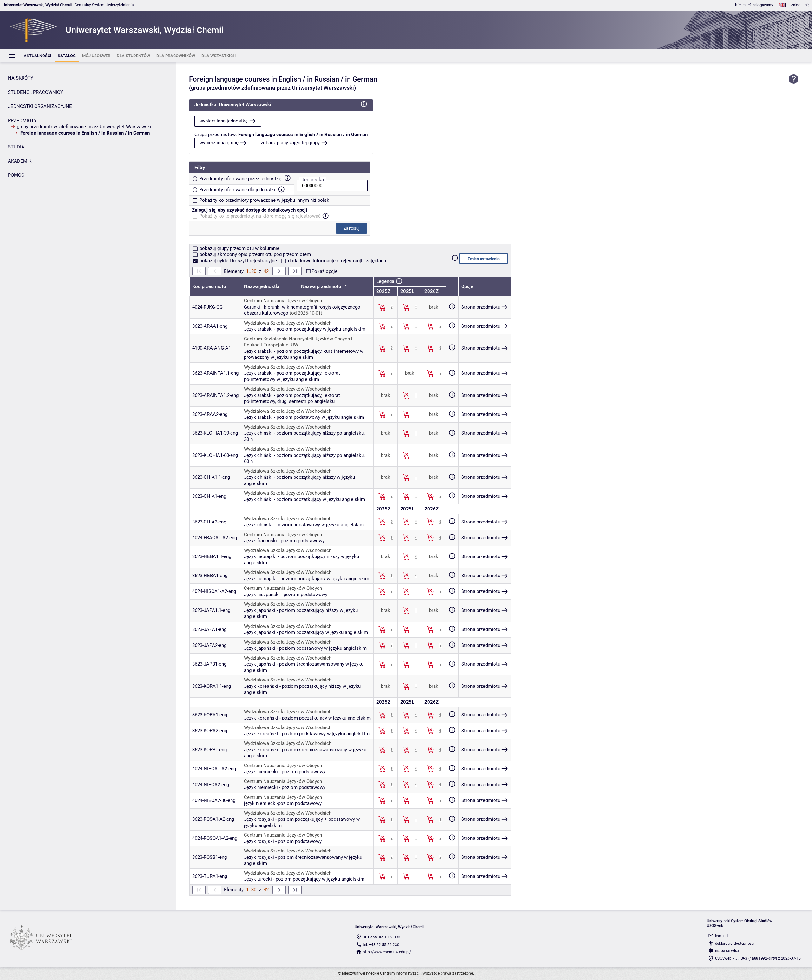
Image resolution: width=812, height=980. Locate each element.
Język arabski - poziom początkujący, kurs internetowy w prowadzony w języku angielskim (303, 354)
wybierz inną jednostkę (224, 121)
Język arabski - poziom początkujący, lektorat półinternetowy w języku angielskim (292, 376)
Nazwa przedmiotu (321, 286)
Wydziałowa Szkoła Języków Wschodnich (287, 323)
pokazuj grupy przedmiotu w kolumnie (238, 248)
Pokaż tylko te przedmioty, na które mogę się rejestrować (260, 216)
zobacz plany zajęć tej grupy (290, 143)
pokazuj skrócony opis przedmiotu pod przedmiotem (254, 254)
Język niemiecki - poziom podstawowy (284, 771)
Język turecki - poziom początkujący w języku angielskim (304, 879)
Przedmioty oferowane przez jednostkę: (241, 178)
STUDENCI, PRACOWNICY (35, 92)
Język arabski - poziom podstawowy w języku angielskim (304, 417)
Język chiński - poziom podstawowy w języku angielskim (304, 525)
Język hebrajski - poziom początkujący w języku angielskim (306, 579)
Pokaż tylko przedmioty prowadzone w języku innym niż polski (265, 200)
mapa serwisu (727, 951)
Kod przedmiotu (209, 286)
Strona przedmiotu (480, 307)
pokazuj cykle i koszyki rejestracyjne (238, 261)
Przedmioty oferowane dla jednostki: (238, 190)
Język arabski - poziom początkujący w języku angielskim (304, 329)
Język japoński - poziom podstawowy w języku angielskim (305, 648)
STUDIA (16, 147)
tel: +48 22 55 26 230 (381, 945)
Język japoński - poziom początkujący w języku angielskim (306, 632)
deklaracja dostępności (735, 943)
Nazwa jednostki (261, 286)
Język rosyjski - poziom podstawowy (283, 841)
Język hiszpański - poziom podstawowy (285, 594)
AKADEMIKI (20, 161)
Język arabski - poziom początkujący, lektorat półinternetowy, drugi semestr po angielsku (292, 398)
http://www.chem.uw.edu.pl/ (387, 952)
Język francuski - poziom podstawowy (284, 540)
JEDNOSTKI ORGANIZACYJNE (40, 106)
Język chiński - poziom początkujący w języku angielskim (304, 499)
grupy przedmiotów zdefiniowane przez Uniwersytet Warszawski (84, 126)
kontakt (721, 936)
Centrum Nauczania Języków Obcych (283, 301)
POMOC (16, 175)
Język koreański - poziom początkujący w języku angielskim (307, 718)
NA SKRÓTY (20, 78)
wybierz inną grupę (219, 143)
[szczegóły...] (392, 307)
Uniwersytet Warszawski (245, 105)
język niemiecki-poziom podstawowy (283, 803)
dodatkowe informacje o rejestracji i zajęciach (336, 261)
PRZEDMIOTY (22, 120)
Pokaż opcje (324, 271)
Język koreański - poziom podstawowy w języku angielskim (307, 734)
